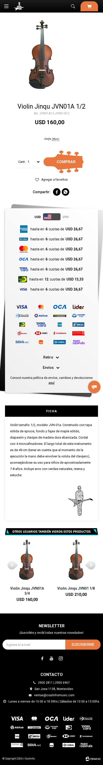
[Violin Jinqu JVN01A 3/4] (27, 560)
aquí (51, 383)
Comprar (66, 162)
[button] (73, 6)
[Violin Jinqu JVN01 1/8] (76, 560)
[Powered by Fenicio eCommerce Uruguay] (93, 758)
